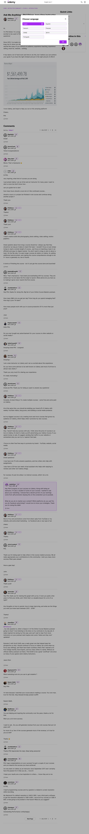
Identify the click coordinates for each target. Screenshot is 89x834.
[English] (11, 2)
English (25, 24)
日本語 (25, 32)
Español (48, 24)
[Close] (65, 19)
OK (63, 42)
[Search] (81, 2)
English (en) (47, 2)
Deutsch (25, 28)
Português (26, 37)
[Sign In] (84, 2)
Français (48, 28)
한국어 (48, 32)
